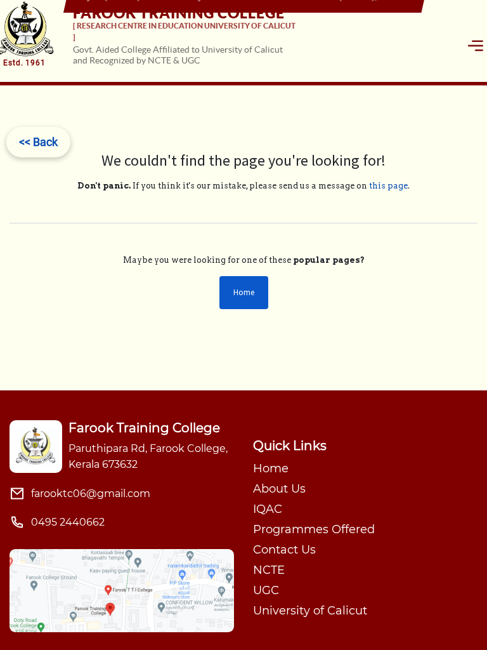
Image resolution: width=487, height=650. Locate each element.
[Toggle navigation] (475, 45)
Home (243, 292)
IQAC (267, 509)
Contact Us (284, 550)
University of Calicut (310, 611)
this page (388, 185)
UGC (266, 590)
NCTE (269, 570)
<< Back (38, 142)
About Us (279, 489)
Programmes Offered (314, 529)
